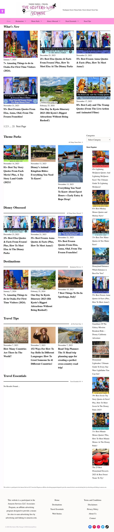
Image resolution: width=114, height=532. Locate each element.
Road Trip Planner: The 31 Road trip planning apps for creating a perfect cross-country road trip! (68, 358)
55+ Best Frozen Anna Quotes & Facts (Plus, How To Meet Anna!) (92, 62)
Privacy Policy (92, 509)
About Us (92, 513)
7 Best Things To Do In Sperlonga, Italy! (70, 294)
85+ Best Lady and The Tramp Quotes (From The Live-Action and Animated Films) (92, 108)
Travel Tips (87, 21)
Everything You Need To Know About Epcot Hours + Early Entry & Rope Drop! (70, 193)
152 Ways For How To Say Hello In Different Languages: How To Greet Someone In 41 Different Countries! (42, 356)
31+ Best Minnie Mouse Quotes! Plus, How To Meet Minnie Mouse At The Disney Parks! (101, 438)
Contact (93, 518)
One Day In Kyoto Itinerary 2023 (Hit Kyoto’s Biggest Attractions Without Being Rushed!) (54, 114)
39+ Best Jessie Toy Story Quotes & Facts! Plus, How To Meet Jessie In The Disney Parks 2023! (101, 402)
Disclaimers (92, 504)
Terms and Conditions (92, 500)
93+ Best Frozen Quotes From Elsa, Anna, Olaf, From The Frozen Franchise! (19, 112)
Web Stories (57, 513)
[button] (2, 11)
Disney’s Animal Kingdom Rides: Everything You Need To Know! (42, 172)
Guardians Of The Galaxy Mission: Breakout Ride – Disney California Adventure (99, 331)
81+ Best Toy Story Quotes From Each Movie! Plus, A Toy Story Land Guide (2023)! (14, 174)
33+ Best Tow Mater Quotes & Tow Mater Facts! (100, 241)
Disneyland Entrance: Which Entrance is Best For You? (100, 269)
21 (13, 126)
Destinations (20, 21)
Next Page (21, 126)
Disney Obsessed (52, 21)
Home (9, 21)
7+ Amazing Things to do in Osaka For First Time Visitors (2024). (19, 66)
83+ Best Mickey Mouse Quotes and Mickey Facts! (99, 212)
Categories (90, 135)
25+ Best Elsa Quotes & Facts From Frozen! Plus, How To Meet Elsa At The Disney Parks (56, 62)
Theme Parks (35, 21)
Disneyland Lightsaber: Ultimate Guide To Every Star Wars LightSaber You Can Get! (100, 366)
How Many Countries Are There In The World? (15, 352)
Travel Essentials (70, 21)
